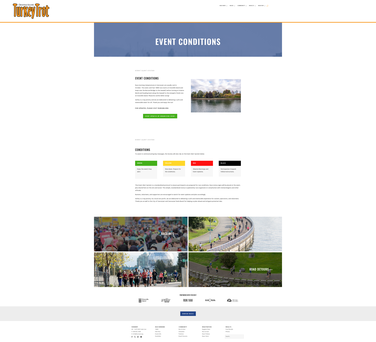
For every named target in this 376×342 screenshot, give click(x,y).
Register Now (206, 329)
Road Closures (183, 336)
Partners (181, 334)
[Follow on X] (134, 336)
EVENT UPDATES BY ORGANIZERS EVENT (160, 116)
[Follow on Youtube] (141, 336)
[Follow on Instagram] (137, 336)
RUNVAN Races (188, 314)
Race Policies (206, 334)
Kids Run (157, 332)
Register (261, 6)
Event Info (158, 334)
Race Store (205, 336)
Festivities (158, 336)
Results (251, 6)
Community (241, 6)
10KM (156, 329)
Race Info (223, 6)
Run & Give (182, 329)
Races (231, 6)
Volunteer (181, 332)
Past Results (229, 329)
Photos (228, 332)
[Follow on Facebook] (132, 336)
